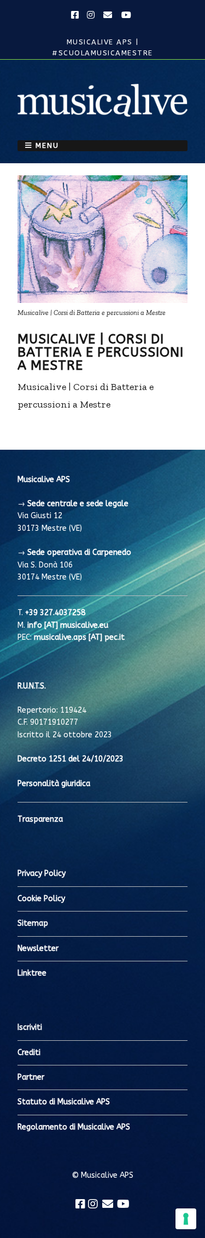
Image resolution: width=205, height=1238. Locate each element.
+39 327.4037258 (55, 612)
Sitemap (32, 923)
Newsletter (37, 948)
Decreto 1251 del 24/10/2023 (70, 759)
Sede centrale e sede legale (77, 503)
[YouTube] (123, 1204)
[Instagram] (93, 1204)
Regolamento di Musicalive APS (73, 1127)
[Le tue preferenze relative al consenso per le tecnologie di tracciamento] (185, 1218)
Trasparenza (40, 819)
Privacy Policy (41, 873)
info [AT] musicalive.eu (67, 625)
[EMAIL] (108, 15)
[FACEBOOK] (76, 15)
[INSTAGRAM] (91, 15)
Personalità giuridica (53, 783)
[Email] (107, 1204)
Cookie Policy (41, 898)
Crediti (28, 1052)
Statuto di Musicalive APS (63, 1102)
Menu (47, 145)
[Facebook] (80, 1204)
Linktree (31, 973)
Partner (30, 1077)
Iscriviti (29, 1027)
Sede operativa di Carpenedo (79, 552)
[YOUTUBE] (126, 15)
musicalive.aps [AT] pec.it (79, 637)
